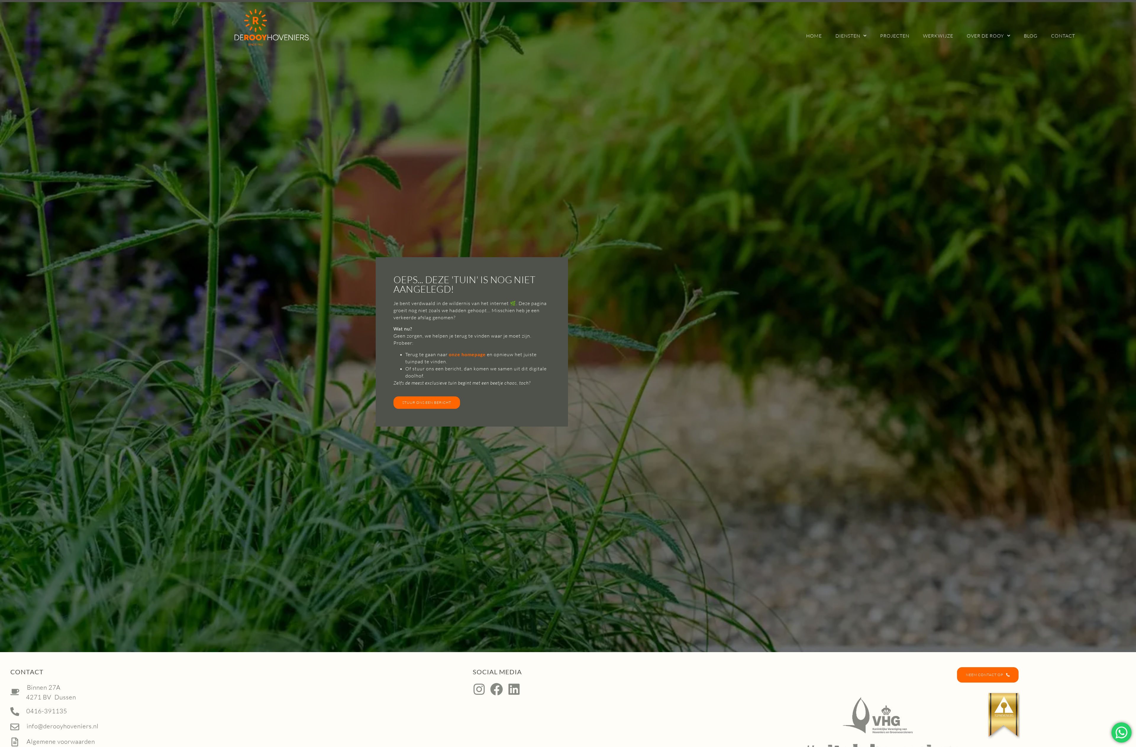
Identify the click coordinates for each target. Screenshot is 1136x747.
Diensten (847, 36)
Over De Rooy (985, 36)
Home (814, 36)
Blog (1030, 36)
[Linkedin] (514, 689)
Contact (1063, 36)
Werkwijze (938, 36)
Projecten (894, 36)
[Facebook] (496, 689)
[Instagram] (479, 689)
